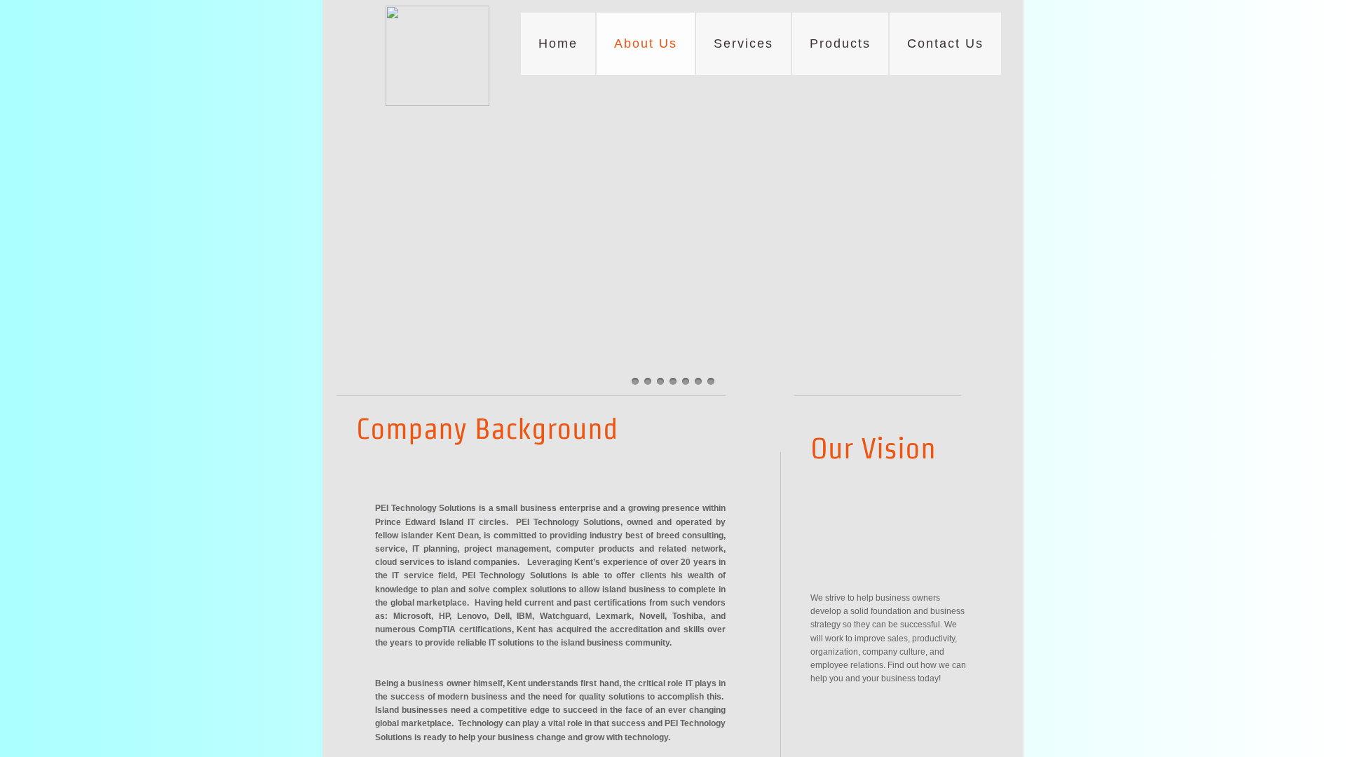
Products (840, 43)
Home (558, 43)
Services (743, 43)
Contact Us (945, 43)
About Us (645, 43)
